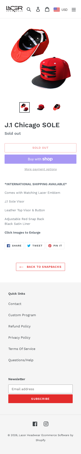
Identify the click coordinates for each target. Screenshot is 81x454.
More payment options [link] (41, 169)
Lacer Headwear (29, 435)
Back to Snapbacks (43, 266)
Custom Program (22, 315)
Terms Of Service (21, 349)
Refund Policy (19, 326)
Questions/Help (20, 360)
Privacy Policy (19, 338)
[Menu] (73, 9)
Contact (14, 304)
